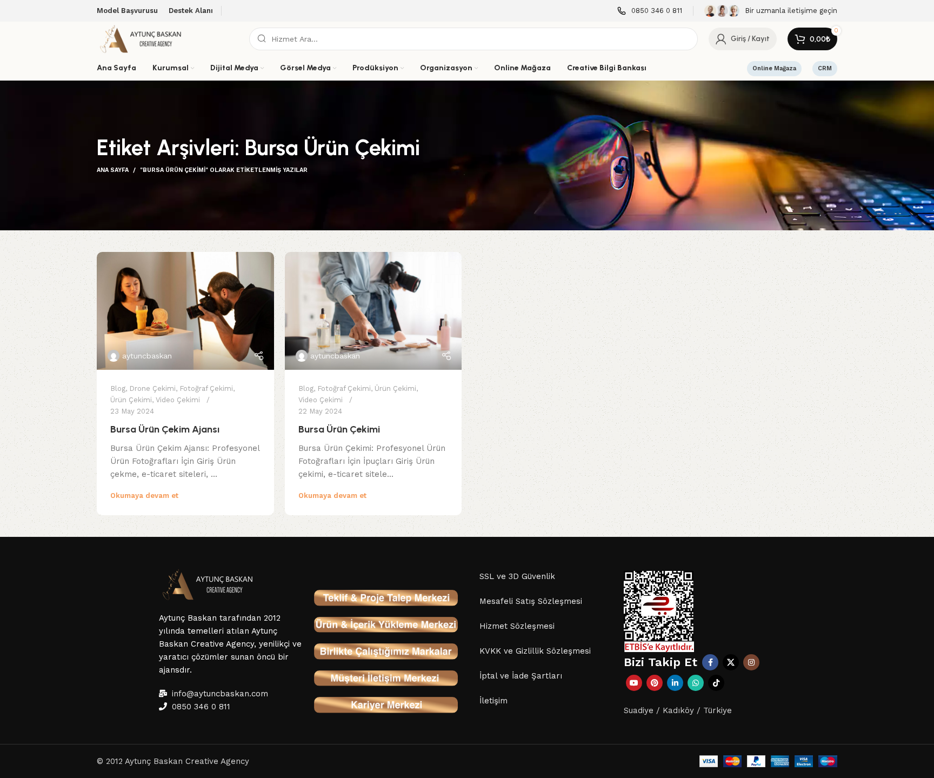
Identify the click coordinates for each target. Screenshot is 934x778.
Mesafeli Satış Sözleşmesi (530, 601)
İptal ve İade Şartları (520, 676)
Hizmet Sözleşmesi (517, 626)
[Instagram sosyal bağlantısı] (751, 662)
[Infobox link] (649, 11)
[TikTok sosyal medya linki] (716, 683)
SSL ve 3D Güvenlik (517, 576)
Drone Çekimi (152, 388)
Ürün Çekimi (131, 400)
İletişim (493, 701)
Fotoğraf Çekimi (206, 388)
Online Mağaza (774, 68)
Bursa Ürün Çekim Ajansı (164, 429)
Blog (117, 388)
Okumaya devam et (144, 495)
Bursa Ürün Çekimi (339, 429)
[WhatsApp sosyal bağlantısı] (696, 683)
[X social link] (731, 662)
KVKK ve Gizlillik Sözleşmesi (535, 651)
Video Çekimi (178, 400)
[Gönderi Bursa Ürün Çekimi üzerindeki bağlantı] (373, 311)
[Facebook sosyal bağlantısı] (710, 662)
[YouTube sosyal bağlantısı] (634, 683)
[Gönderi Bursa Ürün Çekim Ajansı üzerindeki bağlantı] (185, 311)
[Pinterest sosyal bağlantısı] (654, 683)
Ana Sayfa (113, 170)
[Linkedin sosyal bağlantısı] (675, 683)
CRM (825, 68)
